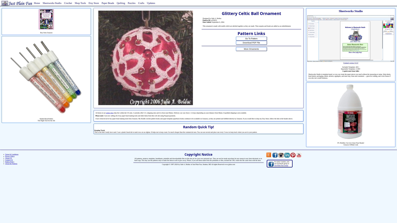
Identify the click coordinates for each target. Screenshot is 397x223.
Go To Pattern (251, 38)
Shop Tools (80, 3)
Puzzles (131, 3)
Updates (151, 3)
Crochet (68, 3)
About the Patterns (11, 164)
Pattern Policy (9, 162)
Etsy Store (94, 3)
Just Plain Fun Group (281, 165)
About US (8, 158)
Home (37, 3)
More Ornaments (251, 49)
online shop (110, 113)
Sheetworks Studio (52, 3)
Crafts (141, 3)
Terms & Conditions (11, 154)
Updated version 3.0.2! (350, 63)
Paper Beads (108, 3)
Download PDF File (251, 43)
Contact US (9, 160)
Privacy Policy (10, 156)
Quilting (121, 3)
